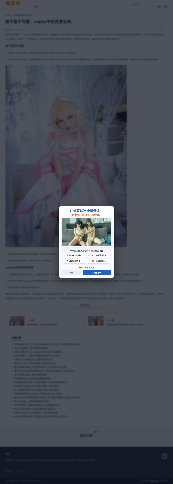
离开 (71, 273)
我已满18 (97, 273)
